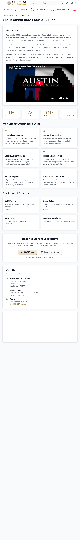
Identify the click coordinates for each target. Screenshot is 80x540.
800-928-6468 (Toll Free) (19, 301)
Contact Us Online (51, 252)
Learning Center (14, 15)
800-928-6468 (29, 252)
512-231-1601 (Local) (18, 304)
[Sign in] (67, 3)
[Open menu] (4, 3)
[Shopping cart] (71, 3)
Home (4, 15)
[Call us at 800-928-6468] (76, 3)
